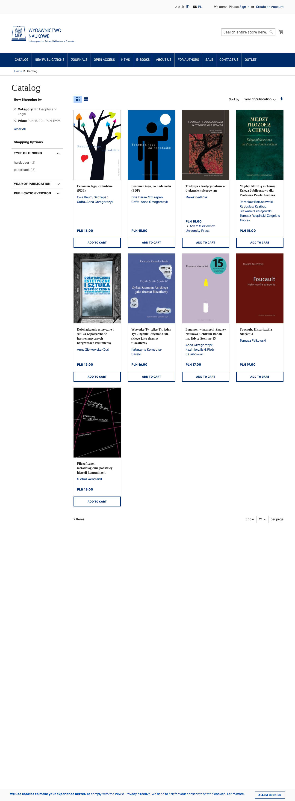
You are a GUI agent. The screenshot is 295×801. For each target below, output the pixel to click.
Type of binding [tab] (28, 153)
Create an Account (269, 7)
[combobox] (248, 32)
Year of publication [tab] (32, 184)
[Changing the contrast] (187, 6)
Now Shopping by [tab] (28, 100)
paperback (25, 170)
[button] (195, 7)
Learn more (235, 794)
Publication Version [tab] (32, 193)
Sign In (244, 7)
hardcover (25, 163)
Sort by (234, 99)
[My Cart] (280, 31)
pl (200, 7)
